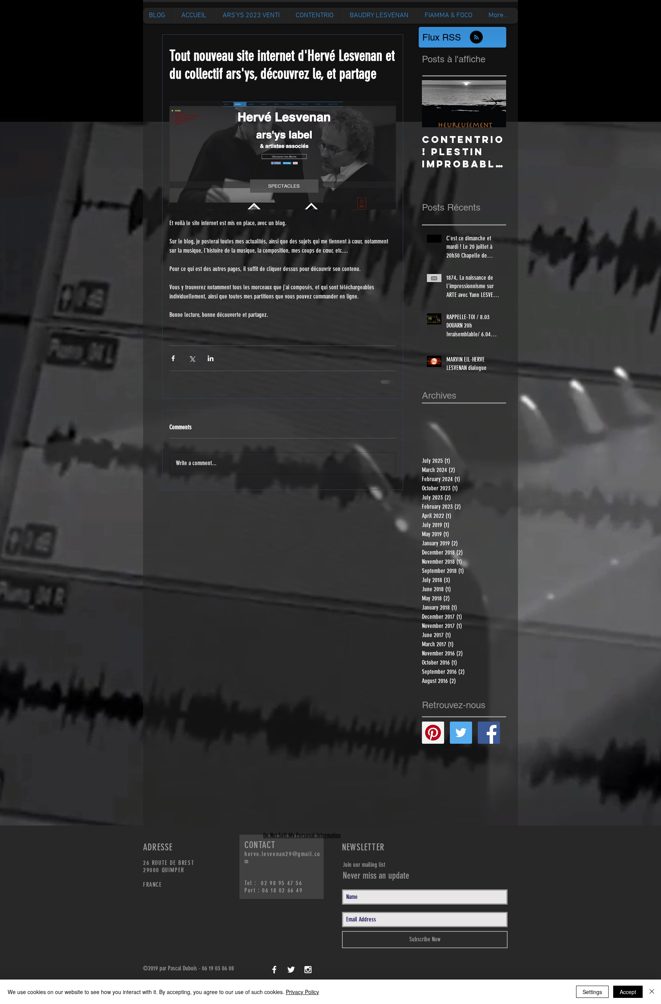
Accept (628, 992)
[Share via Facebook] (173, 358)
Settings (592, 992)
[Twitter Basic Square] (461, 739)
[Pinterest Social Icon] (433, 739)
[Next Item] (493, 104)
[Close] (651, 992)
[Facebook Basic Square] (489, 739)
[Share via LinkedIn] (210, 358)
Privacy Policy (302, 992)
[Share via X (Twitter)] (191, 358)
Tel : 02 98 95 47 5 (271, 889)
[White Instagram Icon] (308, 976)
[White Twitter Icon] (291, 976)
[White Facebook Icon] (274, 976)
